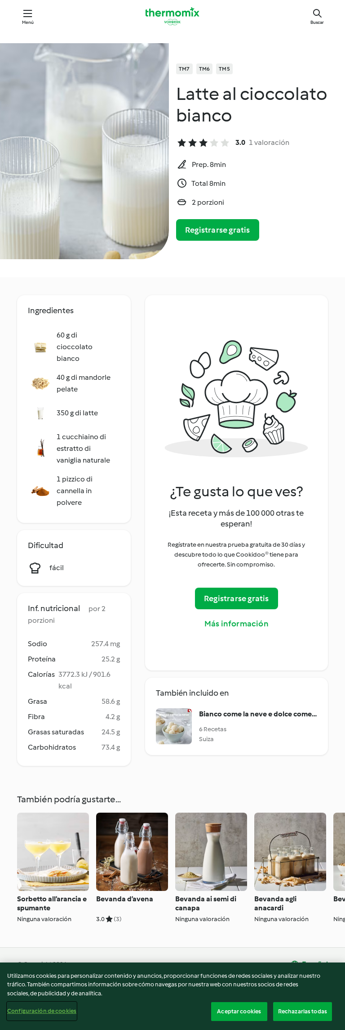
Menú (28, 22)
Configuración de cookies (41, 1011)
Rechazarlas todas (302, 1011)
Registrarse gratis (217, 230)
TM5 (224, 69)
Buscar (317, 22)
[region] (172, 996)
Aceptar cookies (239, 1011)
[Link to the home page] (172, 16)
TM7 (184, 69)
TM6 (204, 69)
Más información (236, 624)
